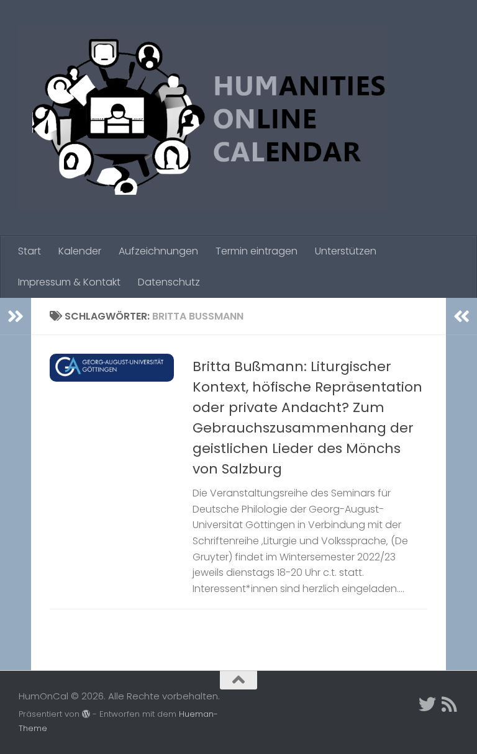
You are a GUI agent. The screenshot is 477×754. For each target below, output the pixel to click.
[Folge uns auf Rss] (449, 704)
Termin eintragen (257, 251)
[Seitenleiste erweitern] (15, 316)
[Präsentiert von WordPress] (86, 714)
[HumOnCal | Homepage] (203, 118)
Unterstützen (345, 251)
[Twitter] (427, 704)
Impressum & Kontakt (69, 282)
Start (29, 251)
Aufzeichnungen (158, 251)
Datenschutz (169, 282)
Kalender (79, 251)
